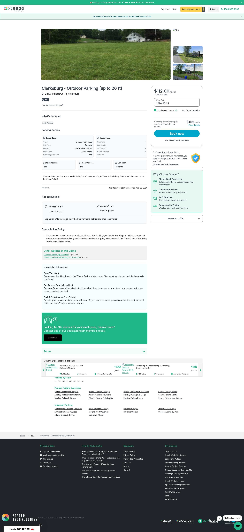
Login (214, 9)
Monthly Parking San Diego (135, 395)
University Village (96, 415)
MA (64, 381)
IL (67, 381)
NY (70, 381)
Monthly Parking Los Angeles (66, 392)
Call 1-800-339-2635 (51, 451)
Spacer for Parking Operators (177, 485)
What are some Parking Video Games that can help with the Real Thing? (101, 459)
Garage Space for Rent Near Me (178, 470)
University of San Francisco (66, 412)
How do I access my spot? (52, 105)
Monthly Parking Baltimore (65, 398)
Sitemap (127, 466)
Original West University (99, 412)
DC (60, 381)
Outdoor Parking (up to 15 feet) (56, 255)
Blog (167, 496)
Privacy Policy (129, 455)
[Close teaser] (40, 525)
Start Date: (160, 100)
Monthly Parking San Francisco (136, 392)
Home (22, 436)
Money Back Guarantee (133, 459)
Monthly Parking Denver (133, 398)
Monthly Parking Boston (167, 392)
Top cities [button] (165, 9)
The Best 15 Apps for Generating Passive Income (99, 471)
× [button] (242, 2)
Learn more (149, 2)
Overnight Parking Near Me (176, 474)
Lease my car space (191, 9)
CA (56, 381)
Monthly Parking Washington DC (68, 395)
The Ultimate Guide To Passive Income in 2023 (101, 477)
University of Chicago (167, 409)
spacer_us (46, 462)
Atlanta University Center (65, 415)
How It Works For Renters (175, 455)
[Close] (241, 16)
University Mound (131, 412)
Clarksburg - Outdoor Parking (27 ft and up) (62, 257)
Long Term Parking (173, 459)
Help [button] (175, 9)
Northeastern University (98, 409)
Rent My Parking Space (175, 488)
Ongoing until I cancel (165, 110)
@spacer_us (47, 459)
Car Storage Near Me (174, 477)
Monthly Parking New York (100, 395)
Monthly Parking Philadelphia (101, 398)
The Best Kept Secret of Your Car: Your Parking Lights (98, 465)
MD (79, 381)
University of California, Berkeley (68, 409)
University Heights (131, 409)
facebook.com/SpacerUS (53, 455)
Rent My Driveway (172, 492)
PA (83, 381)
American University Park (168, 412)
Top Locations (171, 451)
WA (74, 381)
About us (127, 462)
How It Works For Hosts (174, 481)
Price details (194, 125)
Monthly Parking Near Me (175, 462)
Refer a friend (171, 499)
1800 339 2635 (231, 9)
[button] (176, 110)
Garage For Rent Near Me (175, 466)
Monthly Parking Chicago (99, 392)
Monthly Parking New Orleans (170, 398)
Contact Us (52, 337)
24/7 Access (47, 123)
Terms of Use (129, 451)
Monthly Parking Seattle (167, 395)
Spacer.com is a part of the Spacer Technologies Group (61, 517)
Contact (127, 470)
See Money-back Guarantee (165, 164)
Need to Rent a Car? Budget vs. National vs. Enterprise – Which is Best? (100, 452)
